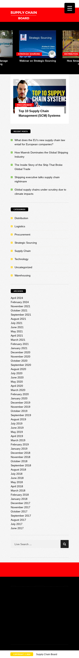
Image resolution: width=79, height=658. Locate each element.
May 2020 (17, 381)
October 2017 (19, 511)
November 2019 (20, 406)
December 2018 (20, 452)
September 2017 (21, 515)
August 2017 (18, 519)
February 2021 (20, 343)
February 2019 (20, 444)
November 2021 (20, 306)
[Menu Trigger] (69, 8)
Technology (21, 259)
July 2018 (16, 473)
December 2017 (20, 503)
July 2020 (16, 373)
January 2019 (19, 448)
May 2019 (17, 431)
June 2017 (17, 528)
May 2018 (17, 482)
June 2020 (17, 377)
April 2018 (17, 486)
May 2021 (17, 331)
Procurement (24, 105)
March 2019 (18, 440)
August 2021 (18, 318)
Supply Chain (23, 250)
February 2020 (20, 394)
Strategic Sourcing (26, 242)
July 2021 (16, 323)
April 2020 (17, 385)
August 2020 (18, 369)
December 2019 (20, 402)
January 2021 (19, 348)
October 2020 (19, 360)
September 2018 (21, 465)
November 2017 (20, 507)
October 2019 (19, 410)
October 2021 (19, 310)
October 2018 (19, 461)
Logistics (20, 226)
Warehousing (22, 275)
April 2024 (17, 297)
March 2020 (18, 390)
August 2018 (18, 469)
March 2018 (18, 490)
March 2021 (18, 339)
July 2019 (16, 423)
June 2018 (17, 477)
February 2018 (20, 494)
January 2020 (19, 398)
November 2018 (20, 457)
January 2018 (19, 498)
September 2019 (21, 415)
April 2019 (17, 436)
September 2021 (21, 314)
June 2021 (17, 327)
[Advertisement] (39, 616)
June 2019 (17, 427)
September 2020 (21, 364)
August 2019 (18, 419)
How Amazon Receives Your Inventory (41, 62)
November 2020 (20, 356)
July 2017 (16, 524)
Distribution (28, 54)
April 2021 (17, 335)
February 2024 (20, 302)
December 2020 (20, 352)
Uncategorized (23, 267)
